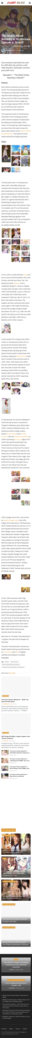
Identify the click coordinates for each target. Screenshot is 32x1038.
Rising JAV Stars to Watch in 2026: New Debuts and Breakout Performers (16, 943)
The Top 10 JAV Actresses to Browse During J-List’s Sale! (15, 920)
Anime (7, 661)
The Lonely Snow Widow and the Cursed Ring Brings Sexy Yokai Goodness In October (14, 873)
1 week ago (12, 740)
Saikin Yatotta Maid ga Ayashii (10, 664)
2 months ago (14, 778)
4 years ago (20, 50)
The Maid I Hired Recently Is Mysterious (13, 667)
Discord (18, 1029)
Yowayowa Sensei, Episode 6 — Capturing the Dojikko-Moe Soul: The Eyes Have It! (20, 760)
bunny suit (18, 439)
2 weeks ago (14, 755)
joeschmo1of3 (10, 50)
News (4, 858)
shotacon (16, 283)
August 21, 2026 (20, 988)
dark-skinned (21, 356)
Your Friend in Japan (9, 835)
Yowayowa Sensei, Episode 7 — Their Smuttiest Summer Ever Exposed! (20, 752)
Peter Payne (12, 988)
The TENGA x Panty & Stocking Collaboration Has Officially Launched (16, 964)
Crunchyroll (8, 652)
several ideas (11, 434)
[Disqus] (16, 805)
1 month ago (14, 770)
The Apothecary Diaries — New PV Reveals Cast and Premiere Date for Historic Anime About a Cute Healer (16, 1005)
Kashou (12, 969)
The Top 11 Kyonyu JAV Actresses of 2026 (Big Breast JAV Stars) (15, 897)
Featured (5, 696)
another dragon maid (10, 520)
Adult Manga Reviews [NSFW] (16, 980)
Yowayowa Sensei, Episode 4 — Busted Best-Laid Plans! (19, 775)
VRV (16, 652)
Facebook (4, 1029)
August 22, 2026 (19, 969)
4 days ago (14, 704)
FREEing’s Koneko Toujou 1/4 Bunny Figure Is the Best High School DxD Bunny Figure (16, 1000)
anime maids (14, 661)
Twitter (11, 1029)
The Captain (5, 740)
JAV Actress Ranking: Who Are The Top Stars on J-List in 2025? (15, 851)
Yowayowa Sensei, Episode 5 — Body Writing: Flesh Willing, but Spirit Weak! (19, 768)
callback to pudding (21, 436)
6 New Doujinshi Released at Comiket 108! (16, 984)
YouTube (24, 1029)
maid (25, 274)
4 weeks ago (14, 763)
